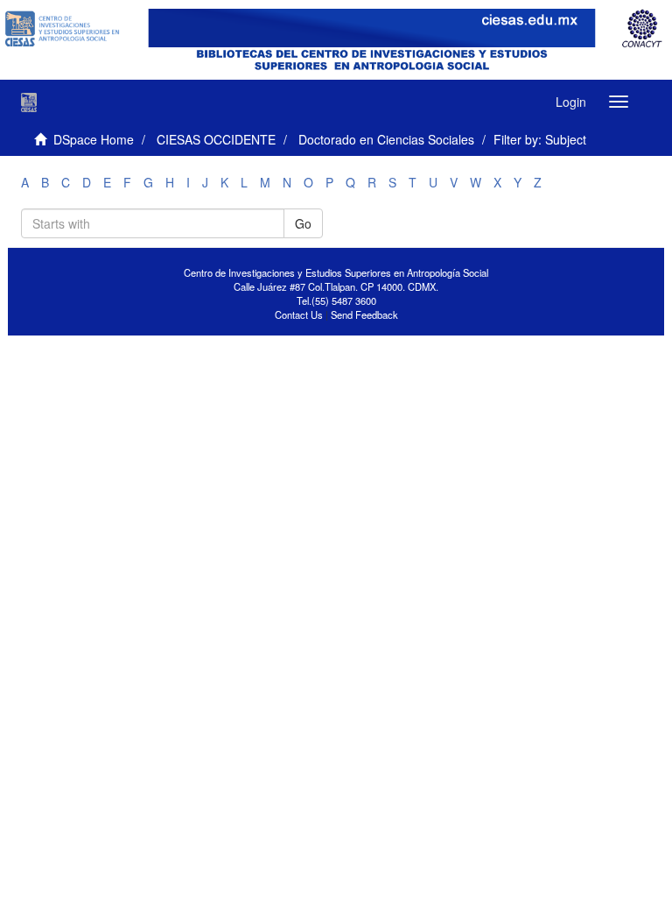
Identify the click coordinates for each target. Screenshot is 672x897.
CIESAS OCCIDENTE (216, 139)
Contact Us (299, 314)
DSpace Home (93, 139)
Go (303, 223)
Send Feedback (364, 314)
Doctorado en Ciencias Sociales (386, 139)
